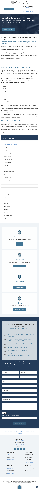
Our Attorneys (12, 430)
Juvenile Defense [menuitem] (7, 183)
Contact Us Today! (8, 29)
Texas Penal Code (8, 431)
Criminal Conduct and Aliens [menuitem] (9, 153)
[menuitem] (6, 430)
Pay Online (22, 431)
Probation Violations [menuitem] (8, 194)
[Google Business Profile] (24, 449)
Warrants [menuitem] (6, 212)
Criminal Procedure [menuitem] (7, 156)
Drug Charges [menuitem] (6, 165)
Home (6, 430)
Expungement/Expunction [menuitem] (9, 171)
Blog (26, 430)
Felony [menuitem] (5, 174)
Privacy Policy (19, 433)
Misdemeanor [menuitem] (6, 186)
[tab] (37, 150)
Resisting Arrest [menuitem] (7, 197)
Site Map (32, 431)
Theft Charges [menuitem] (7, 206)
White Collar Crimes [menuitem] (8, 215)
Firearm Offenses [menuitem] (7, 177)
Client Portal (9, 9)
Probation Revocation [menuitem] (8, 191)
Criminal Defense (20, 430)
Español (27, 431)
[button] (37, 487)
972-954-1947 (28, 11)
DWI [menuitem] (5, 168)
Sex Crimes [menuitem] (6, 203)
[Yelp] (21, 449)
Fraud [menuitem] (5, 218)
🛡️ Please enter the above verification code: (10, 415)
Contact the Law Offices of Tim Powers (11, 136)
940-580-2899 (28, 8)
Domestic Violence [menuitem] (7, 162)
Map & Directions (10, 459)
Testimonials (31, 430)
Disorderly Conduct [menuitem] (8, 159)
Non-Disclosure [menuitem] (7, 188)
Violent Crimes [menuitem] (7, 209)
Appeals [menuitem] (5, 147)
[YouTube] (15, 449)
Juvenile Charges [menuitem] (7, 180)
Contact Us (16, 431)
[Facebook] (18, 449)
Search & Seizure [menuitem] (7, 200)
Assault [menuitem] (5, 150)
